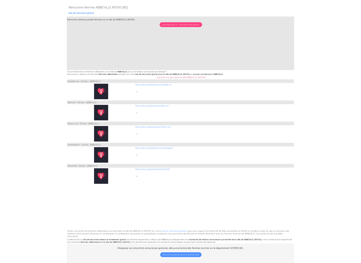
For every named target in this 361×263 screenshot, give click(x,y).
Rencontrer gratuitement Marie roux (153, 127)
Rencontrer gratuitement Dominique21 (154, 148)
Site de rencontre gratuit (81, 13)
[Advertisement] (343, 244)
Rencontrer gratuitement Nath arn (152, 105)
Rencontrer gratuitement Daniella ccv (153, 84)
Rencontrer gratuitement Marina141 (152, 169)
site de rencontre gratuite (174, 231)
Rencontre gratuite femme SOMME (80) (180, 254)
